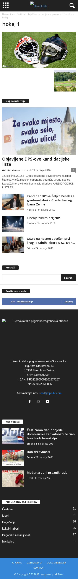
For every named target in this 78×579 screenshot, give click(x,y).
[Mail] (39, 402)
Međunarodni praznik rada (47, 472)
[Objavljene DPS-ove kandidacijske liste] (39, 131)
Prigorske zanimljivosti (16, 535)
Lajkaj (69, 301)
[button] (71, 6)
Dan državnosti (38, 452)
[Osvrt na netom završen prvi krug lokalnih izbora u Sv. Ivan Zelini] (13, 245)
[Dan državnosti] (13, 458)
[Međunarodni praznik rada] (13, 478)
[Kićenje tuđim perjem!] (13, 224)
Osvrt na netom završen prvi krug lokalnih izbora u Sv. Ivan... (51, 241)
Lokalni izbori (10, 528)
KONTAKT (39, 567)
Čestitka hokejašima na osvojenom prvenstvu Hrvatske (44, 14)
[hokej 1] (39, 50)
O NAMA (17, 562)
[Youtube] (48, 402)
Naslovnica (7, 14)
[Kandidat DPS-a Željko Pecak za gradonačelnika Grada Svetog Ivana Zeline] (13, 202)
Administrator (11, 170)
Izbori (5, 515)
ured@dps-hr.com (50, 393)
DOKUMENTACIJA (56, 562)
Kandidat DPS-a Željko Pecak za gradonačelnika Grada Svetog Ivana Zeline (51, 200)
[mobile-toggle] (5, 5)
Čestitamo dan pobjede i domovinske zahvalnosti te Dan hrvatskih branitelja (51, 434)
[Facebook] (30, 402)
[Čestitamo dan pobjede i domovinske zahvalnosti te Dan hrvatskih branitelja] (13, 436)
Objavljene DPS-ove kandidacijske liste (36, 161)
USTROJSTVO (34, 562)
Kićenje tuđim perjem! (43, 218)
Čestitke (7, 509)
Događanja (8, 522)
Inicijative (8, 541)
